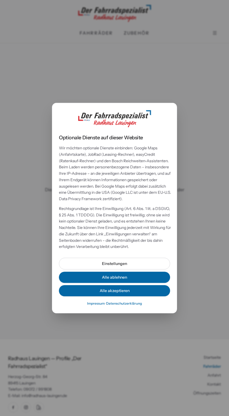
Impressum (96, 303)
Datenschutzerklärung (124, 303)
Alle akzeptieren (115, 290)
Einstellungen (114, 263)
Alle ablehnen (114, 277)
